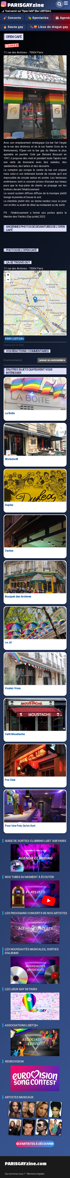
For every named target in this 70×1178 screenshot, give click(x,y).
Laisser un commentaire (52, 360)
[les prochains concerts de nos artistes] (35, 931)
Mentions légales (35, 1173)
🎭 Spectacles (38, 18)
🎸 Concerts (12, 18)
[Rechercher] (59, 4)
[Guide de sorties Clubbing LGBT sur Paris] (35, 858)
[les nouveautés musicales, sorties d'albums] (35, 970)
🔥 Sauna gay (13, 27)
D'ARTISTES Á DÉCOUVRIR (36, 1143)
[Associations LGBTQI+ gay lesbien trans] (35, 1043)
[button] (35, 299)
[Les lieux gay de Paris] (35, 1007)
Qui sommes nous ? (15, 1173)
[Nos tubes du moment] (35, 894)
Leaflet (45, 333)
